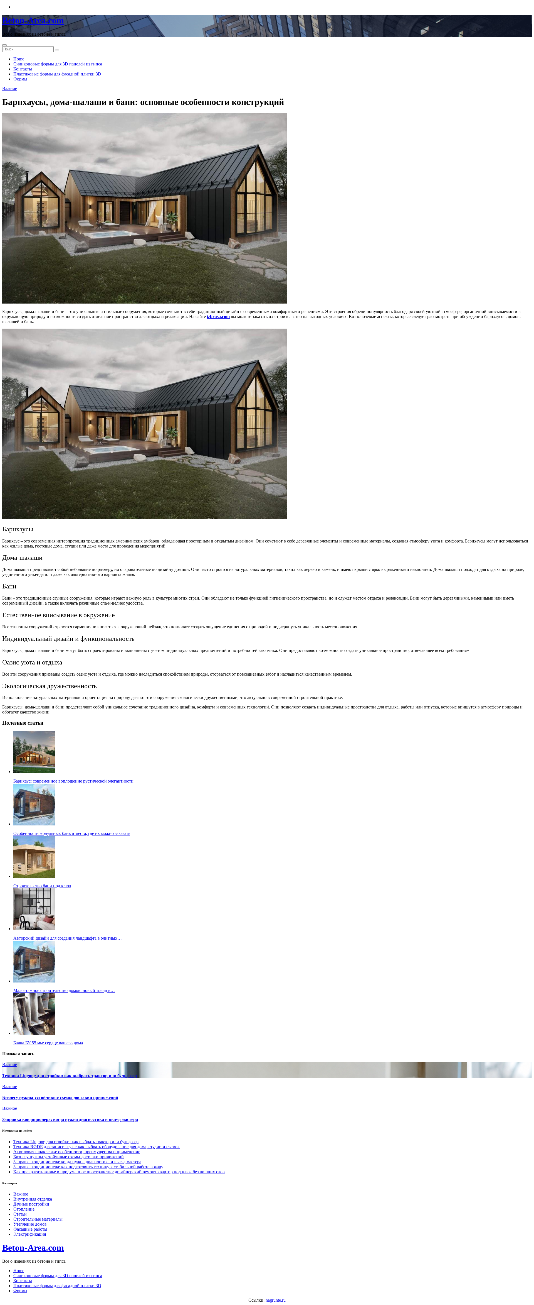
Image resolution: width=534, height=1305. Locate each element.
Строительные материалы (38, 1219)
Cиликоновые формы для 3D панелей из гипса (57, 64)
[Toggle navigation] (4, 45)
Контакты (22, 69)
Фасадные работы (30, 1229)
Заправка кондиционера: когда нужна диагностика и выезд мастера (70, 1119)
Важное (9, 88)
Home (18, 59)
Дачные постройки (31, 1204)
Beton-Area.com (33, 20)
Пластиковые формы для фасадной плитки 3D (57, 74)
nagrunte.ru (276, 1300)
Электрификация (29, 1234)
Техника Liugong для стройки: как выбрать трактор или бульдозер (69, 1075)
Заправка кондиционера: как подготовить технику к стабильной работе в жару (88, 1166)
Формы (20, 79)
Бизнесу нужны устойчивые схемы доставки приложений (60, 1097)
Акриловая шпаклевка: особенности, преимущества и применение (76, 1151)
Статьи (20, 1214)
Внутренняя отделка (32, 1199)
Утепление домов (30, 1224)
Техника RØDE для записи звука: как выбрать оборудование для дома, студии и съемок (96, 1146)
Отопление (23, 1209)
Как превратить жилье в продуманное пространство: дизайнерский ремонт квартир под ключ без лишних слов (119, 1171)
